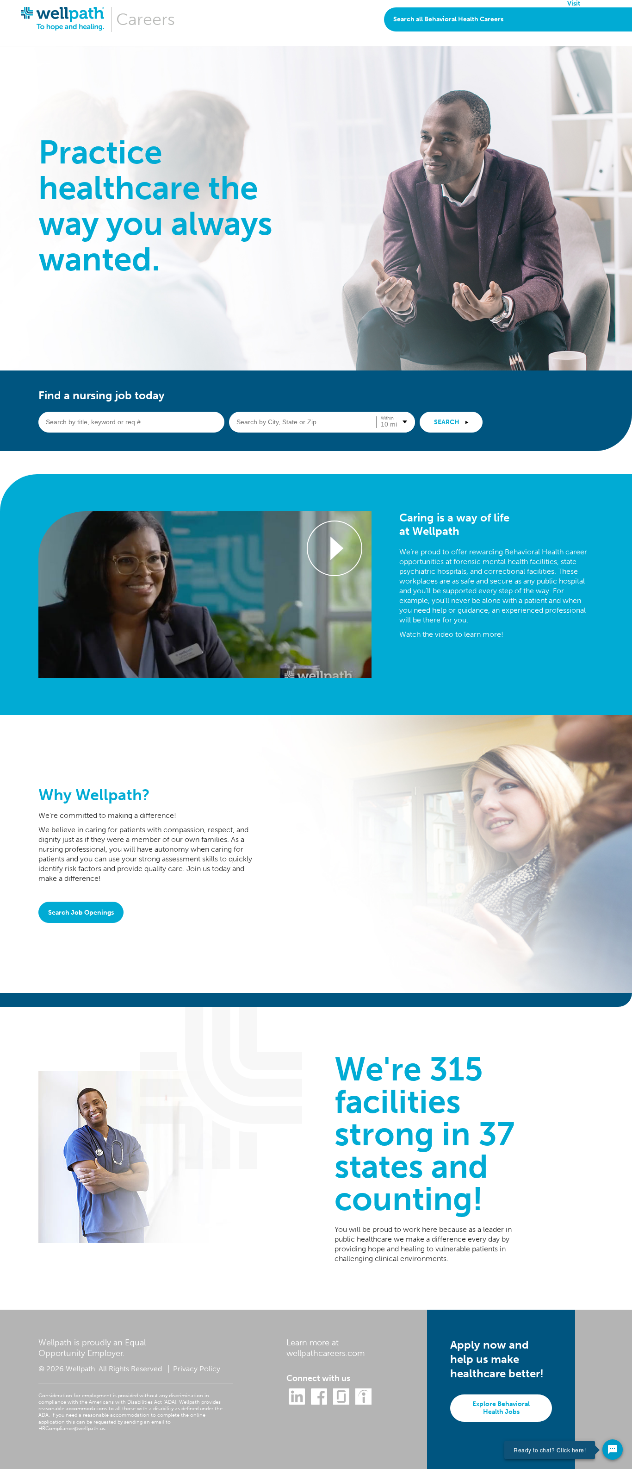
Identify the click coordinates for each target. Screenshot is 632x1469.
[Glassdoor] (341, 1403)
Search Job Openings (81, 913)
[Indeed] (363, 1403)
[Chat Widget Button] (612, 1449)
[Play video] (205, 594)
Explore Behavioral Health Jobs (501, 1408)
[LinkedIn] (297, 1403)
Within (387, 418)
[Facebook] (319, 1403)
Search (447, 422)
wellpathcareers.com (325, 1353)
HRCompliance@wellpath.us (71, 1428)
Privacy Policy (196, 1368)
